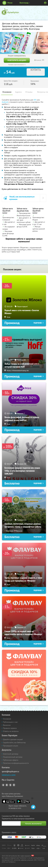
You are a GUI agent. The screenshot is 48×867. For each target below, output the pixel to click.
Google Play (23, 801)
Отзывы (28, 92)
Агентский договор (10, 754)
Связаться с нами (8, 775)
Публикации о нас (10, 722)
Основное (6, 92)
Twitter (10, 785)
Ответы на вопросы (11, 731)
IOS (35, 100)
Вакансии (7, 725)
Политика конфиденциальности (16, 763)
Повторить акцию (16, 60)
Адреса (18, 92)
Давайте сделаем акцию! (13, 739)
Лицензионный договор (12, 757)
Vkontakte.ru (6, 785)
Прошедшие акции (10, 746)
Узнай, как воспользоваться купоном (21, 197)
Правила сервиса (10, 728)
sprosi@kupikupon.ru (10, 771)
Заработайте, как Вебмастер (14, 742)
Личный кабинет (45, 3)
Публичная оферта (10, 760)
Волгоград (24, 3)
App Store (8, 801)
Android (5, 102)
